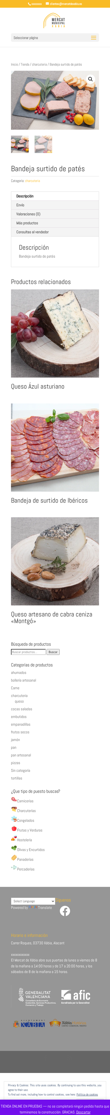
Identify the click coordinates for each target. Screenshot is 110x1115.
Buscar (53, 652)
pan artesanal (21, 755)
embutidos (19, 716)
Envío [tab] (20, 204)
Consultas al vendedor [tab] (32, 231)
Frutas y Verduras (29, 830)
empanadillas (20, 724)
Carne (15, 687)
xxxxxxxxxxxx (20, 954)
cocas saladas (21, 708)
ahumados (18, 672)
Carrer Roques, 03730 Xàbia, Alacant (37, 942)
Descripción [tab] (25, 196)
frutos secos (20, 731)
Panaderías (25, 859)
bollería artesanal (23, 680)
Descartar (83, 1112)
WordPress (90, 1066)
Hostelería (24, 839)
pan (13, 747)
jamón (15, 739)
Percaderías (26, 869)
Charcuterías (26, 810)
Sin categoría (20, 770)
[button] (90, 79)
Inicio (14, 64)
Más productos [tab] (27, 222)
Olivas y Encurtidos (31, 849)
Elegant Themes (44, 1066)
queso (19, 701)
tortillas (16, 778)
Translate (45, 907)
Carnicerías (25, 800)
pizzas (15, 762)
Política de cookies (87, 1094)
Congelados (25, 820)
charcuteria (39, 64)
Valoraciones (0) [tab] (28, 213)
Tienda (25, 64)
